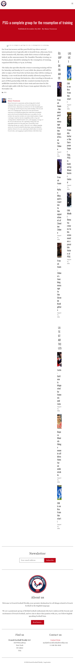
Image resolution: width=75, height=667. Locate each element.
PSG (5, 92)
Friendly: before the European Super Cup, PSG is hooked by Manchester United (69, 156)
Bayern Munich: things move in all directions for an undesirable (59, 453)
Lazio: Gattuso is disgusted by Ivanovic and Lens (59, 386)
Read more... (37, 622)
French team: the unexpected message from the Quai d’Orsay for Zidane (59, 124)
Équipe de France (59, 66)
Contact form (55, 640)
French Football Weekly (36, 662)
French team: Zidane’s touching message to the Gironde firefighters (59, 285)
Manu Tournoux (14, 101)
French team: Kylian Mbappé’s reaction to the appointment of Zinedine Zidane (59, 204)
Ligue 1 (69, 58)
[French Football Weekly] (3, 3)
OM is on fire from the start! (69, 92)
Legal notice (47, 662)
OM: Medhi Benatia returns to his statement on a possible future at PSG (69, 233)
